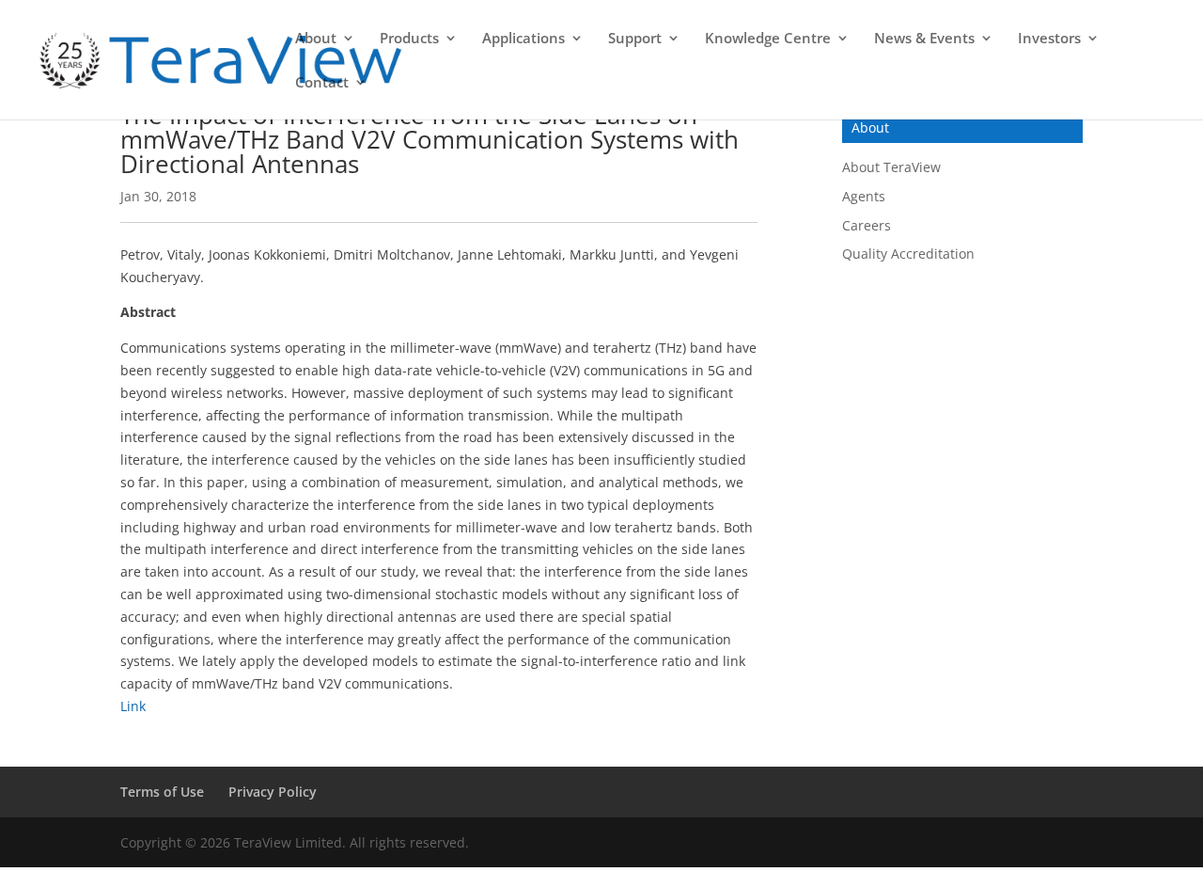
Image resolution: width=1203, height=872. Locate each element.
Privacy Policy (272, 792)
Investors (1049, 39)
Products (409, 39)
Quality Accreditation (908, 253)
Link (133, 706)
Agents (863, 196)
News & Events (924, 39)
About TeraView (891, 167)
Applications (523, 39)
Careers (866, 225)
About (315, 39)
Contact (322, 83)
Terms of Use (162, 792)
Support (635, 39)
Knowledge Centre (768, 39)
